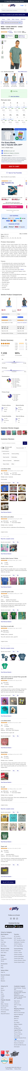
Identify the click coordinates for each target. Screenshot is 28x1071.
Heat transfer (6, 457)
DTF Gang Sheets (18, 946)
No (18, 482)
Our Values (16, 1022)
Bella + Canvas (4, 1004)
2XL (10, 115)
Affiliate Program (18, 1024)
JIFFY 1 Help (17, 1004)
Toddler (3, 996)
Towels (2, 976)
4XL (24, 115)
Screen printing (15, 453)
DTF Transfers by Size (19, 940)
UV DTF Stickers (18, 944)
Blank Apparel (4, 934)
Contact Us (16, 1002)
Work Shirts (4, 946)
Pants (2, 957)
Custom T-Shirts (18, 952)
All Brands (3, 1011)
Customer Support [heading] (19, 986)
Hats (2, 965)
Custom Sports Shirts (19, 962)
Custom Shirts (17, 950)
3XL (17, 115)
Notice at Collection (19, 1042)
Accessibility (17, 1035)
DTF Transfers (17, 938)
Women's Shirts (5, 950)
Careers (16, 1020)
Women (3, 990)
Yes (14, 482)
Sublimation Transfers (19, 942)
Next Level (3, 1007)
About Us (16, 1018)
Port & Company (5, 1009)
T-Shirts (3, 936)
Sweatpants (4, 959)
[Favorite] (5, 41)
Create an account (5, 161)
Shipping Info (17, 1010)
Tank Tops (3, 942)
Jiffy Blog (16, 1026)
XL (4, 115)
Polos (2, 940)
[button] (2, 5)
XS (4, 103)
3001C (19, 22)
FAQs (15, 1006)
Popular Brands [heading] (5, 1000)
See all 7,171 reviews (8, 882)
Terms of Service (18, 1034)
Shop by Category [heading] (6, 932)
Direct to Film (6, 453)
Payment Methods (18, 1014)
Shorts (2, 961)
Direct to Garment (7, 460)
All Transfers (17, 936)
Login (22, 5)
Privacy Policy (17, 1032)
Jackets (3, 944)
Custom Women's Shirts (20, 960)
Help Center (17, 1001)
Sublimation (16, 460)
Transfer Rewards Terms (20, 1037)
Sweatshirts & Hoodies (6, 938)
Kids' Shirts (3, 952)
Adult (2, 988)
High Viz (3, 972)
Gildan (2, 1002)
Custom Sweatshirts (19, 956)
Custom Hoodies (18, 954)
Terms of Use (17, 1069)
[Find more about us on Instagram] (14, 919)
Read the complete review (7, 538)
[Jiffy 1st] (4, 107)
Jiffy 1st (25, 306)
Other (12, 464)
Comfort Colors (4, 1005)
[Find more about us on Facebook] (11, 919)
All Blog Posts (17, 1028)
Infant (2, 998)
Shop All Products (5, 1013)
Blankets (3, 980)
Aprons (2, 978)
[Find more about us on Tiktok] (17, 919)
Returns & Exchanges (19, 1012)
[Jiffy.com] (12, 5)
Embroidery (14, 457)
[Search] (25, 10)
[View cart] (25, 5)
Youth (2, 994)
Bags (2, 967)
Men (2, 992)
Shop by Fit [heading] (4, 986)
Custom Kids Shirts (18, 958)
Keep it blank (6, 464)
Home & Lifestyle (5, 975)
